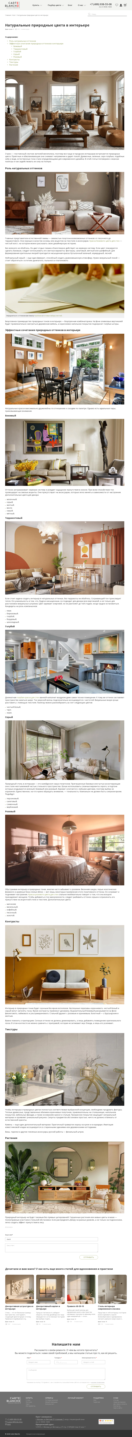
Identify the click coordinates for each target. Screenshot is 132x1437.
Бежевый (17, 46)
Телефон (58, 1358)
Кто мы (116, 1400)
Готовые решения (51, 1400)
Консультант (49, 1404)
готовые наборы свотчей (53, 316)
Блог (70, 5)
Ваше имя (9, 1235)
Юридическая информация (35, 1434)
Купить (35, 5)
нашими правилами (97, 1382)
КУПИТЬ (29, 1398)
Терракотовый (20, 49)
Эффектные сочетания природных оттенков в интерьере (36, 43)
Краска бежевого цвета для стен (104, 241)
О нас (80, 5)
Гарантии (96, 1402)
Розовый (17, 57)
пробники (38, 316)
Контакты (116, 1406)
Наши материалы (119, 1402)
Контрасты (14, 59)
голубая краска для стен (28, 697)
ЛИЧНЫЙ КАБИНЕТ (76, 1398)
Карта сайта (117, 1408)
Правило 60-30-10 (75, 1306)
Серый (16, 54)
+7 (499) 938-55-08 (101, 4)
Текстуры (13, 62)
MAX (9, 1424)
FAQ (94, 1400)
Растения (13, 65)
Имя (29, 1358)
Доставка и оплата (120, 1404)
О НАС (115, 1398)
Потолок (29, 1402)
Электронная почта (89, 1358)
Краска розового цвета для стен (43, 894)
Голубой (17, 51)
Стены (28, 1400)
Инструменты (30, 1406)
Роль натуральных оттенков (22, 41)
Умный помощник (51, 1402)
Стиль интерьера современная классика (109, 1307)
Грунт (28, 1404)
